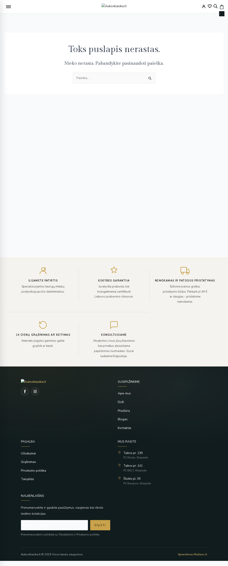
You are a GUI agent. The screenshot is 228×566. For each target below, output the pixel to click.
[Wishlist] (210, 6)
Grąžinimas (28, 462)
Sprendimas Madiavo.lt (192, 554)
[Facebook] (25, 391)
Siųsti (100, 525)
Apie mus (124, 393)
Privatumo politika (33, 470)
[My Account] (203, 6)
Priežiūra (124, 411)
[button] (8, 7)
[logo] (114, 7)
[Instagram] (35, 391)
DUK (121, 402)
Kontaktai (124, 428)
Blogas (123, 419)
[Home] (65, 381)
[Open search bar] (215, 6)
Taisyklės (27, 479)
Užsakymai (28, 453)
